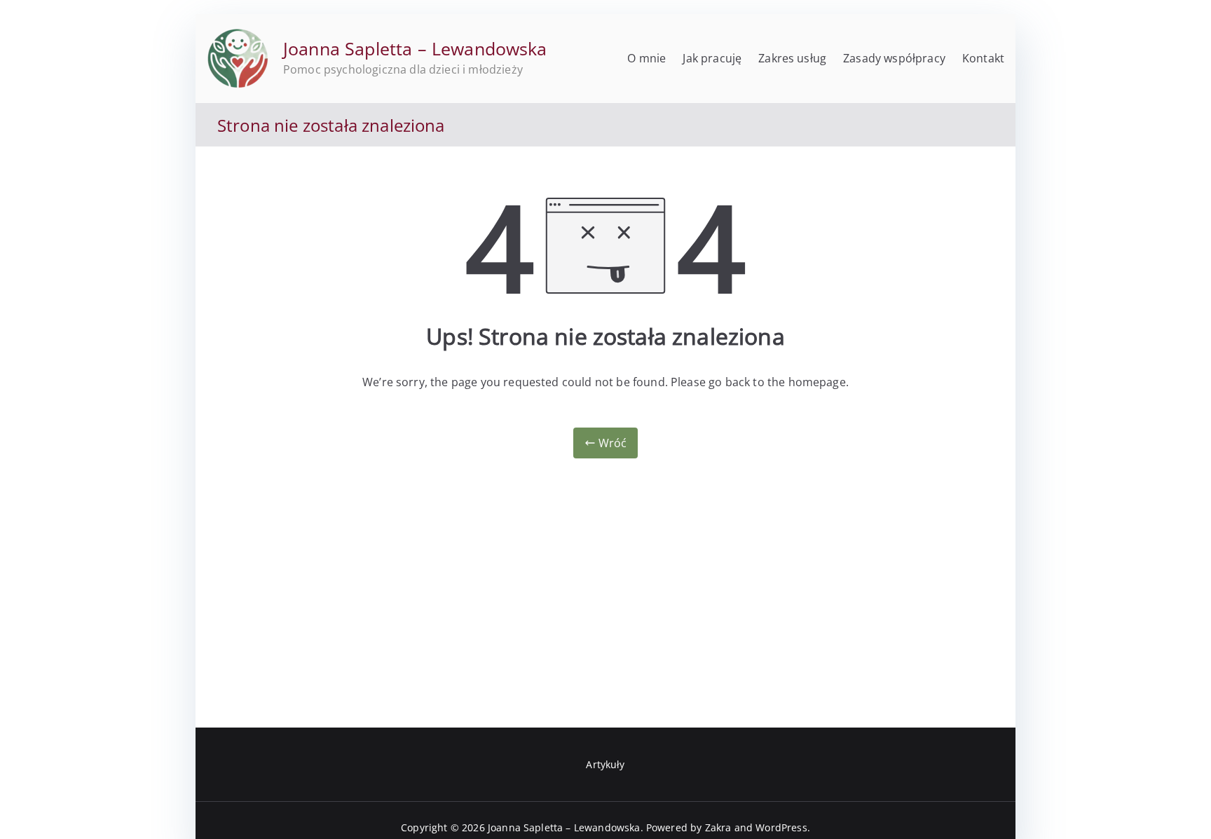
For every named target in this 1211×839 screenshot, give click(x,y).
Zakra (718, 827)
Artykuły (605, 764)
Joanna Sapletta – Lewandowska (415, 48)
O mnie (646, 58)
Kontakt (983, 58)
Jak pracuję (712, 58)
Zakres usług (792, 58)
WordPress (781, 827)
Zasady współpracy (894, 58)
